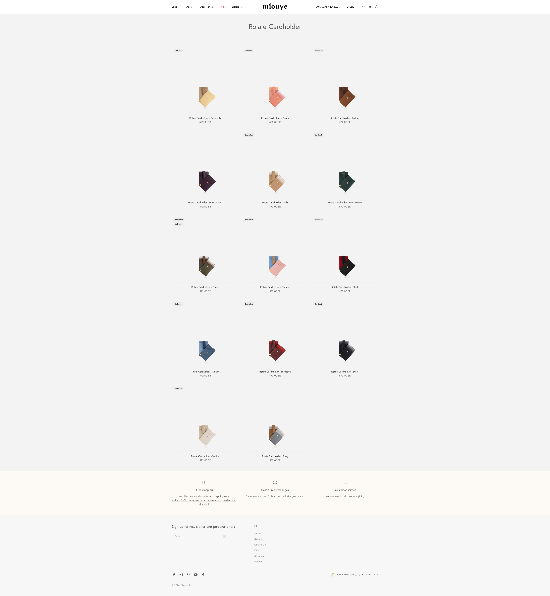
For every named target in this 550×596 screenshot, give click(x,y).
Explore (235, 6)
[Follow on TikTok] (203, 575)
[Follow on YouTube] (196, 575)
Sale (223, 6)
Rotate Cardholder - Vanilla (205, 456)
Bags (174, 6)
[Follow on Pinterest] (188, 575)
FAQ (256, 550)
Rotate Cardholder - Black (345, 287)
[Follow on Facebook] (174, 575)
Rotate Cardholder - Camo (205, 287)
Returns (258, 561)
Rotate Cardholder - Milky (275, 202)
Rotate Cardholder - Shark (344, 371)
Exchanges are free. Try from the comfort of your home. (275, 496)
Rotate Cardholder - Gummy (275, 287)
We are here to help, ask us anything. (345, 496)
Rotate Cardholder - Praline (345, 118)
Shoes (188, 6)
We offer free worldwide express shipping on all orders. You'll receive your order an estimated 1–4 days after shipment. (204, 500)
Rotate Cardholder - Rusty (275, 456)
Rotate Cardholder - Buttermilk (205, 118)
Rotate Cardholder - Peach (275, 118)
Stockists (258, 539)
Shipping (259, 556)
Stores (257, 533)
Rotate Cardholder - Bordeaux (275, 371)
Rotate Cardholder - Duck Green (345, 202)
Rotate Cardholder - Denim (205, 371)
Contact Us (260, 544)
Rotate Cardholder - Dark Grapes (205, 202)
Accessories (206, 6)
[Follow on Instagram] (181, 575)
